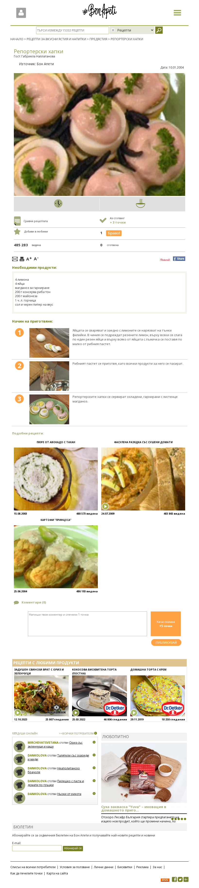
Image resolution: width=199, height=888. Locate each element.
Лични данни (103, 867)
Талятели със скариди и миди (58, 757)
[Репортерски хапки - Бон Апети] (49, 343)
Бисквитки (124, 867)
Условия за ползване (75, 867)
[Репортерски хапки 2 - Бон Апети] (49, 376)
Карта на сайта (57, 873)
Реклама (142, 867)
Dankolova (37, 755)
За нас (157, 867)
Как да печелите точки (26, 873)
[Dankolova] (19, 759)
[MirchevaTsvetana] (19, 747)
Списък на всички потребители (33, 867)
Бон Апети (45, 64)
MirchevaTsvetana (43, 743)
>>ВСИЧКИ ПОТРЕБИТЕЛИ (76, 733)
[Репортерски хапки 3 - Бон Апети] (49, 409)
